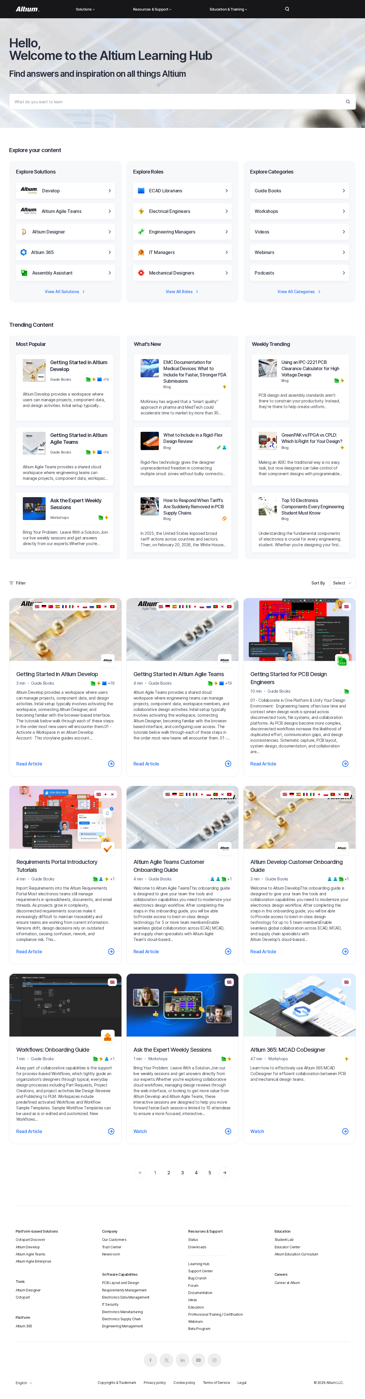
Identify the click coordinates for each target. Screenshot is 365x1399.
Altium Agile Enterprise (33, 1261)
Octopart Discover (30, 1239)
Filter (21, 582)
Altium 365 (24, 1326)
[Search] (348, 102)
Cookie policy (184, 1382)
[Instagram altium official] (214, 1360)
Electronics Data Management (125, 1297)
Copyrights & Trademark (117, 1382)
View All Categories (296, 291)
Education (196, 1307)
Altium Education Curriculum (296, 1254)
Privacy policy (155, 1382)
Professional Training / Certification (215, 1314)
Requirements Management (124, 1290)
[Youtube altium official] (198, 1360)
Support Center (200, 1271)
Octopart (23, 1297)
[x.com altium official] (166, 1360)
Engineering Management (122, 1326)
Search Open (287, 9)
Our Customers (114, 1239)
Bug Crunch (197, 1278)
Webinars (195, 1321)
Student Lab (284, 1239)
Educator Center (288, 1247)
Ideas (192, 1300)
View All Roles (179, 291)
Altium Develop (28, 1247)
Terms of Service (216, 1382)
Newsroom (111, 1254)
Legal (242, 1382)
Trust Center (111, 1247)
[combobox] (342, 583)
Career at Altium (287, 1283)
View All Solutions (62, 291)
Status (193, 1239)
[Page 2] (224, 1172)
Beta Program (199, 1329)
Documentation (200, 1293)
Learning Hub (198, 1264)
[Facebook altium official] (150, 1360)
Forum (193, 1285)
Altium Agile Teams (30, 1254)
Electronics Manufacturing (122, 1312)
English (21, 1383)
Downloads (197, 1247)
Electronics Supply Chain (121, 1319)
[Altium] (27, 9)
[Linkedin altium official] (182, 1360)
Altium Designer (28, 1290)
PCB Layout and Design (120, 1283)
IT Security (110, 1304)
